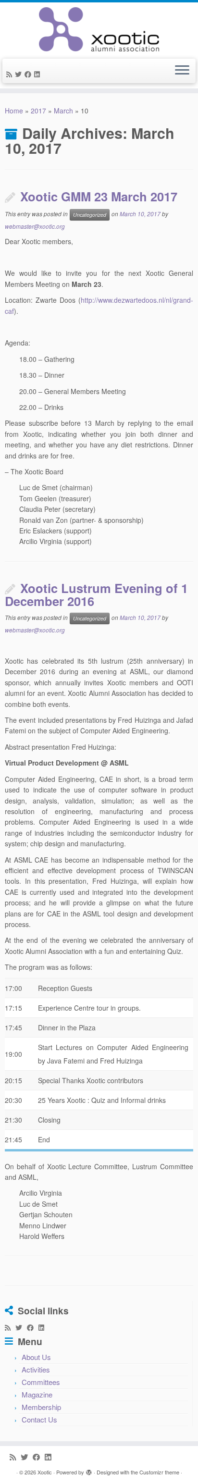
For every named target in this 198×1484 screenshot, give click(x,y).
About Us (36, 1357)
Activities (36, 1369)
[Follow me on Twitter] (20, 74)
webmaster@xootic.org (35, 226)
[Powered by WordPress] (89, 1470)
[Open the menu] (182, 71)
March (63, 110)
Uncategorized (89, 214)
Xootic (44, 1472)
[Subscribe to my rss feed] (10, 74)
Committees (41, 1382)
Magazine (37, 1394)
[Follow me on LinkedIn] (38, 74)
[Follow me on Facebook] (29, 74)
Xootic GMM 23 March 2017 (98, 196)
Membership (41, 1407)
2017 (38, 110)
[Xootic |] (99, 29)
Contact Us (39, 1419)
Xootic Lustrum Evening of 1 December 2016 (96, 594)
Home (14, 110)
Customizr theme (159, 1472)
